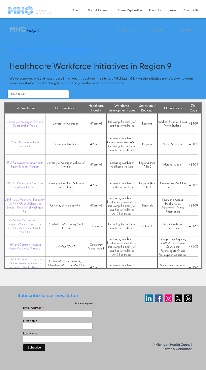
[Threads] (188, 298)
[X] (178, 298)
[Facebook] (159, 298)
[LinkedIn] (149, 298)
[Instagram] (168, 298)
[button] (76, 10)
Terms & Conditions (177, 349)
